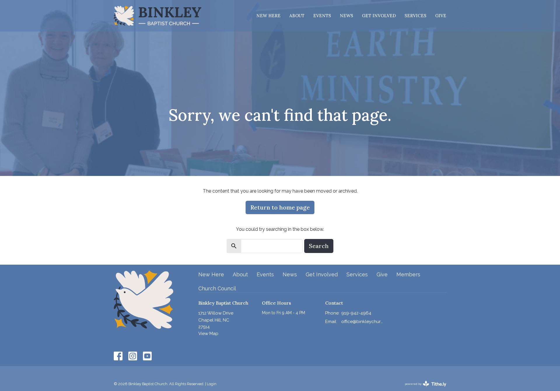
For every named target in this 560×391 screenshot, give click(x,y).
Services (415, 15)
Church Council (217, 288)
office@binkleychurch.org (362, 321)
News (346, 15)
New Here (268, 15)
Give (440, 15)
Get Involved (379, 15)
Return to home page (280, 207)
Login (211, 384)
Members (408, 274)
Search (319, 245)
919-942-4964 (356, 313)
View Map (208, 333)
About (296, 15)
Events (322, 15)
